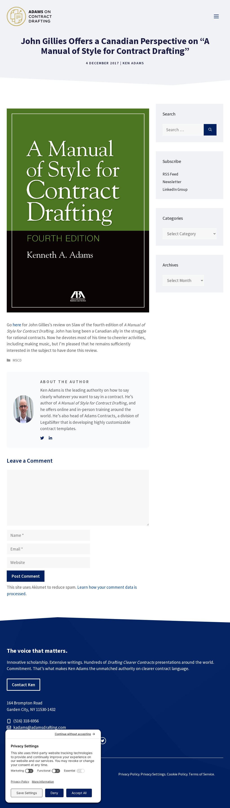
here (17, 324)
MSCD (17, 360)
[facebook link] (102, 740)
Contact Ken (23, 684)
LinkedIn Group (175, 189)
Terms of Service (201, 774)
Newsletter (172, 181)
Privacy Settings (153, 774)
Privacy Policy (128, 774)
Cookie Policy (177, 774)
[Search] (210, 129)
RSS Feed (170, 174)
